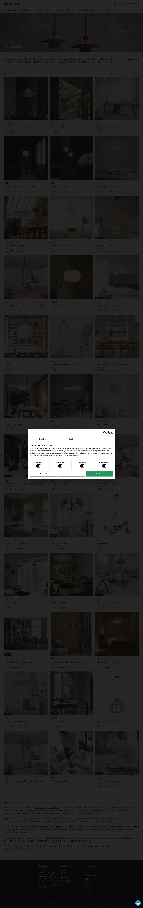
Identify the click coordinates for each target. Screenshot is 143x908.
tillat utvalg (71, 474)
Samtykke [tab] (42, 439)
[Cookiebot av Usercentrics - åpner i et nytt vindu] (104, 432)
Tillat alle (99, 474)
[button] (138, 903)
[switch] (60, 465)
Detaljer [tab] (71, 439)
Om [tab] (100, 439)
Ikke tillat (43, 474)
